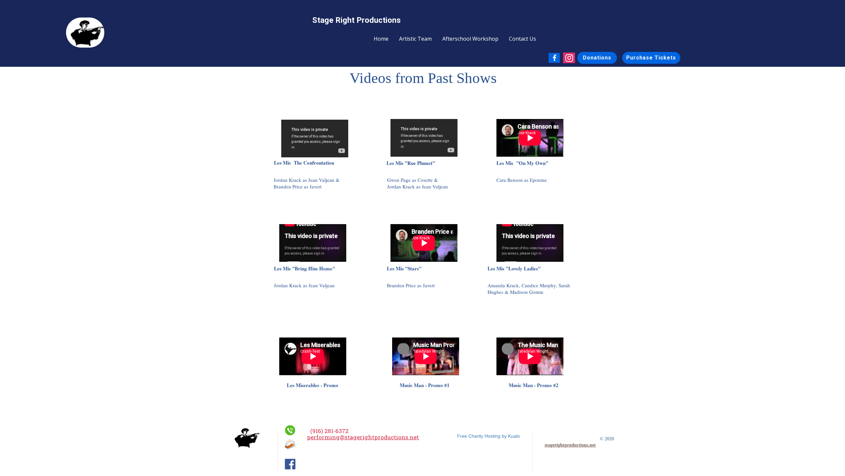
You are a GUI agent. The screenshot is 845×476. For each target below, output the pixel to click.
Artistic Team (415, 38)
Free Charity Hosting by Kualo (488, 436)
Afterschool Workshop (470, 38)
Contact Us (522, 38)
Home (381, 38)
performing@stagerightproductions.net (363, 437)
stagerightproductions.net (570, 445)
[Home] (245, 437)
